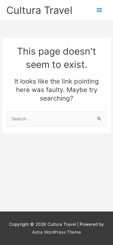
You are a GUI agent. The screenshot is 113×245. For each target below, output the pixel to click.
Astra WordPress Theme (56, 232)
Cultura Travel (39, 10)
